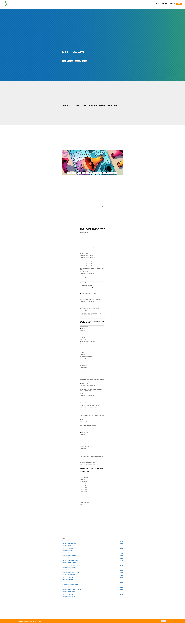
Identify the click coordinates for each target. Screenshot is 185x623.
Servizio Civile (164, 3)
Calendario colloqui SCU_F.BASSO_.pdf (69, 558)
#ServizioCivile (77, 61)
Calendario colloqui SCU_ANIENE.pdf (69, 540)
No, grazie (164, 620)
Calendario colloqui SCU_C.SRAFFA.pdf (69, 553)
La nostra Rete (172, 3)
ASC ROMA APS (73, 52)
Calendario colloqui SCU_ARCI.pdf (68, 548)
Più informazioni (38, 621)
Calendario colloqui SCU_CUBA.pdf (68, 557)
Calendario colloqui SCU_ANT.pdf (68, 545)
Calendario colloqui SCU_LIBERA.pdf (69, 575)
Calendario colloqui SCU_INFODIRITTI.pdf (69, 569)
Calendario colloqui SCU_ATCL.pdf (68, 552)
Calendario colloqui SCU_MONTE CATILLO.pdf (70, 582)
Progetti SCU (85, 61)
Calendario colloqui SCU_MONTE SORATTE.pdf (70, 584)
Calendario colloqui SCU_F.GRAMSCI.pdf (69, 562)
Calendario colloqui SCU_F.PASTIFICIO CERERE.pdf (71, 565)
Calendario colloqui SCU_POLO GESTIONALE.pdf (71, 587)
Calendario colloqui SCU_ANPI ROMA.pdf (69, 543)
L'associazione (70, 61)
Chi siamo (63, 61)
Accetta (159, 621)
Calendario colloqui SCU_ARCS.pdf (68, 550)
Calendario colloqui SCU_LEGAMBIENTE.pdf (70, 574)
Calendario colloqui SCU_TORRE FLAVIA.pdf (70, 598)
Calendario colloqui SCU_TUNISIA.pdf (69, 591)
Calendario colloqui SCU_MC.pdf (68, 579)
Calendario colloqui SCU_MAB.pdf (68, 577)
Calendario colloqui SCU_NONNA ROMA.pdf (70, 586)
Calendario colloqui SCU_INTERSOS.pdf (69, 570)
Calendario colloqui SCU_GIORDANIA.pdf (69, 567)
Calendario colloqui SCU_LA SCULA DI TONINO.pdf (71, 572)
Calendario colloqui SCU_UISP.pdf (68, 594)
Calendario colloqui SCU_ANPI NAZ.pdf (69, 541)
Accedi (179, 3)
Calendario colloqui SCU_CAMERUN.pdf (69, 555)
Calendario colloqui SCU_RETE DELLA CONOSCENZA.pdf (72, 589)
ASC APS (157, 3)
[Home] (5, 4)
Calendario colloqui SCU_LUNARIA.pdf (69, 596)
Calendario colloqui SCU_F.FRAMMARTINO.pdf (70, 560)
